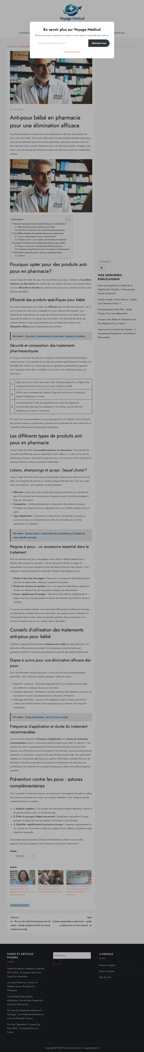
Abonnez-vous (99, 43)
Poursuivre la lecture (72, 51)
